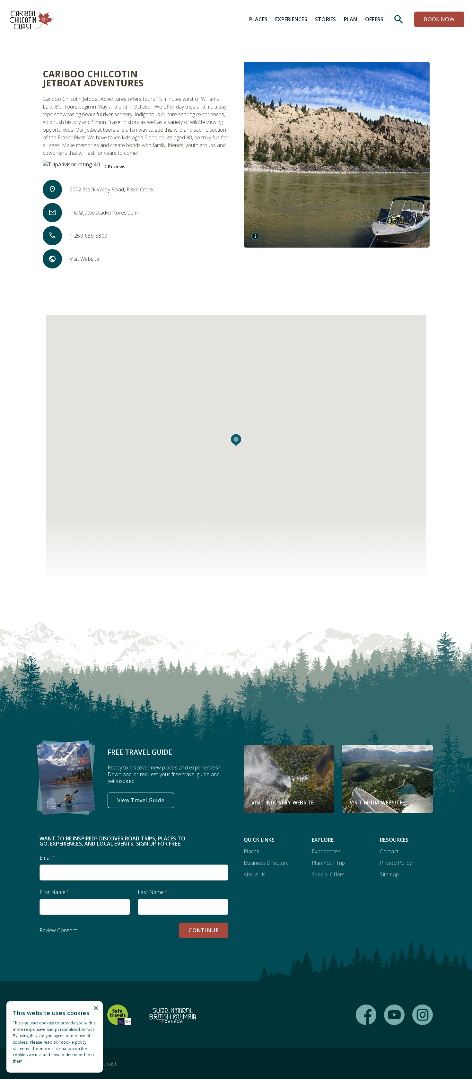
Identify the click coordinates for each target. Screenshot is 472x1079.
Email (45, 857)
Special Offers (328, 874)
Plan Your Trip (328, 862)
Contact (389, 851)
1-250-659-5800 (89, 235)
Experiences (326, 851)
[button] (236, 440)
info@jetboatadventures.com (104, 212)
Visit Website (84, 258)
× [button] (95, 1008)
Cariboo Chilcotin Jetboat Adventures (93, 78)
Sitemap (389, 874)
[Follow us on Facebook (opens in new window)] (366, 1014)
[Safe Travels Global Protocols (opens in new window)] (119, 1014)
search (399, 19)
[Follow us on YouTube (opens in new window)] (394, 1014)
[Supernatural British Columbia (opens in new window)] (173, 1014)
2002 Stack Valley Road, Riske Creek (112, 189)
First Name (52, 892)
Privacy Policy (396, 862)
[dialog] (54, 1037)
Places (251, 851)
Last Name (151, 892)
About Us (255, 874)
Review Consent (58, 930)
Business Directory (266, 862)
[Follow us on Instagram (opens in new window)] (422, 1014)
